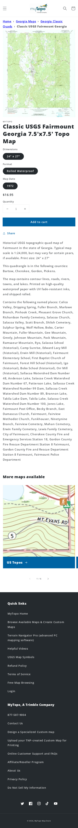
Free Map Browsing (21, 682)
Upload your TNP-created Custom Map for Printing (37, 743)
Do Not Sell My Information (27, 787)
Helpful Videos (18, 648)
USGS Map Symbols (21, 657)
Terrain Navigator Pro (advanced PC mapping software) (32, 638)
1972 (10, 186)
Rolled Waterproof (20, 171)
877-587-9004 (17, 715)
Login (11, 691)
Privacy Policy (17, 779)
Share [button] (11, 233)
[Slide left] (30, 579)
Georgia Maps (26, 21)
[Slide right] (48, 579)
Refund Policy (17, 665)
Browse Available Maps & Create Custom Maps (36, 624)
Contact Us (15, 723)
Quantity (8, 201)
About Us (14, 770)
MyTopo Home (18, 613)
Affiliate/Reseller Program (26, 762)
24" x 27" (13, 156)
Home (7, 21)
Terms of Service (19, 674)
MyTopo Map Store (42, 821)
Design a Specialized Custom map (31, 732)
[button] (5, 8)
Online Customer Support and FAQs (32, 753)
